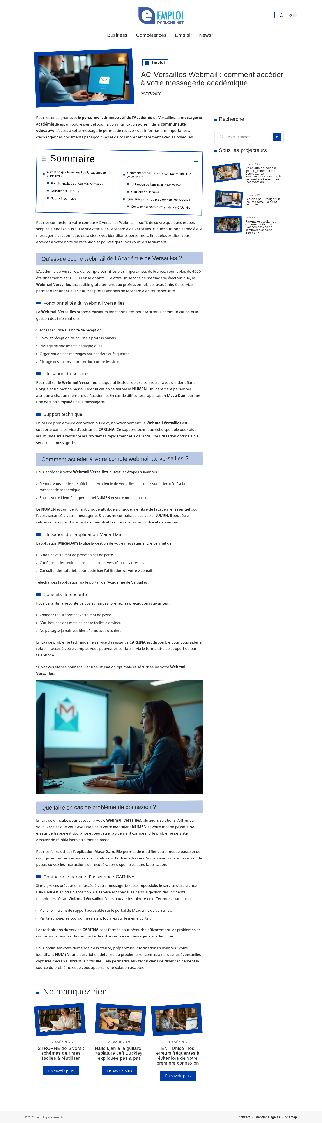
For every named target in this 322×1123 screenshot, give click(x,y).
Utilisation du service (65, 191)
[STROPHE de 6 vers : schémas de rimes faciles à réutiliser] (60, 1019)
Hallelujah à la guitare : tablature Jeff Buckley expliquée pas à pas (119, 1053)
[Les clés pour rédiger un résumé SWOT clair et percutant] (228, 199)
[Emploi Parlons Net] (161, 15)
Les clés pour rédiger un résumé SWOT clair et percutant (262, 201)
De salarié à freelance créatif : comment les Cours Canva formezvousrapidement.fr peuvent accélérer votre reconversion (263, 175)
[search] (281, 15)
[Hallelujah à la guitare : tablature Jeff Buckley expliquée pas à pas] (120, 1019)
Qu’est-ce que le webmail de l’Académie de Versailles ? (77, 174)
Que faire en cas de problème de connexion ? (158, 199)
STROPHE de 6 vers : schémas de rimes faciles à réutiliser (61, 1053)
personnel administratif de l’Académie (117, 117)
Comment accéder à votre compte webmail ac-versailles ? (159, 175)
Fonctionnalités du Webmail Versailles (77, 183)
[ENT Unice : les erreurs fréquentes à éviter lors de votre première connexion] (176, 1019)
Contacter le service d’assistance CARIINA (160, 207)
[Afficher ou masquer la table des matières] (146, 160)
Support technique (63, 198)
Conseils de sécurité (145, 192)
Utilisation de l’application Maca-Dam (156, 184)
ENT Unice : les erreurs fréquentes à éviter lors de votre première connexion (178, 1055)
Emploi (158, 62)
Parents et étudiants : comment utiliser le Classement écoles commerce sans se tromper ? (260, 227)
